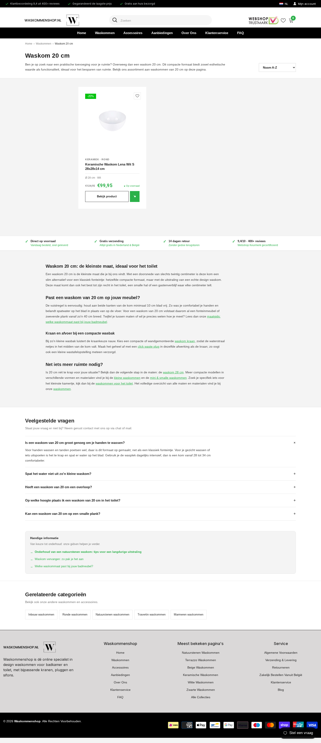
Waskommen (43, 43)
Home (28, 43)
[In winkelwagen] (135, 196)
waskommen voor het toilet (114, 383)
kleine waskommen (127, 377)
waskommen (62, 389)
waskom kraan (185, 341)
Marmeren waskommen (188, 614)
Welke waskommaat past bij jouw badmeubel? (61, 566)
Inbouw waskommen (41, 614)
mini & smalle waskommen (168, 377)
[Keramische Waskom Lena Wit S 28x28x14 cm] (112, 121)
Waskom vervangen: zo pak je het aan (56, 559)
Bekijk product (107, 196)
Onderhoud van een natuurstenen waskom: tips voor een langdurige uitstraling (86, 552)
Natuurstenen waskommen (112, 614)
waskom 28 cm (173, 372)
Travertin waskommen (152, 614)
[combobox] (164, 20)
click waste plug (148, 346)
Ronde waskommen (74, 614)
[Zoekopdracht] (160, 20)
